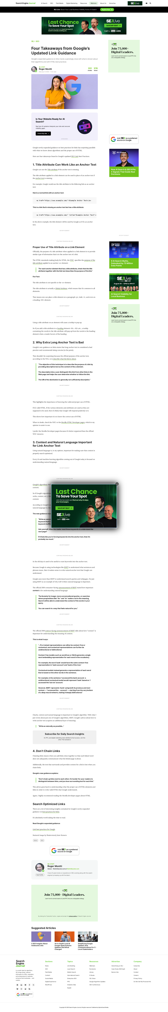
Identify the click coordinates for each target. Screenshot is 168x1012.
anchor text (40, 178)
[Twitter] (33, 984)
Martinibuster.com (73, 869)
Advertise (112, 3)
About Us (103, 3)
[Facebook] (29, 984)
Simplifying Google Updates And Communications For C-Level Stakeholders (87, 946)
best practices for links (50, 812)
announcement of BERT (68, 588)
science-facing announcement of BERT (60, 631)
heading (60, 328)
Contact (136, 972)
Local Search (71, 969)
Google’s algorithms (40, 485)
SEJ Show (92, 978)
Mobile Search (71, 972)
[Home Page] (26, 3)
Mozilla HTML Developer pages (73, 422)
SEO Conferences (94, 985)
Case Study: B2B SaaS (118, 969)
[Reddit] (25, 988)
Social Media (49, 978)
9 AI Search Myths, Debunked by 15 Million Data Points (122, 263)
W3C (72, 260)
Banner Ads (114, 972)
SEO (51, 3)
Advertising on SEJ (117, 966)
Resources (83, 3)
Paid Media (59, 3)
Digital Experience (50, 981)
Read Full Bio (39, 875)
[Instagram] (21, 988)
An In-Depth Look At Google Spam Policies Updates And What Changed (63, 946)
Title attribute (52, 169)
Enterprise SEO (71, 978)
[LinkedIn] (21, 984)
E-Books (92, 975)
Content (47, 975)
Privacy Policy (138, 978)
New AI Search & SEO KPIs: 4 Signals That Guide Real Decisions (123, 171)
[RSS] (29, 988)
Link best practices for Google (44, 829)
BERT (66, 567)
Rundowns (92, 969)
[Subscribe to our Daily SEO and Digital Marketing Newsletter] (146, 3)
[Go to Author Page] (34, 69)
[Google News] (17, 984)
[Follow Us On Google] (64, 850)
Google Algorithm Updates (97, 981)
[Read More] (124, 250)
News (35, 840)
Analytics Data (71, 985)
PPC (68, 981)
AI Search (44, 3)
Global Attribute (61, 288)
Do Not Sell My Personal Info (142, 981)
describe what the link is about (64, 359)
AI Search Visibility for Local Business (121, 295)
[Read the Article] (41, 936)
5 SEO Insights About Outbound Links (39, 944)
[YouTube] (25, 984)
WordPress (48, 985)
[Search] (150, 3)
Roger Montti (45, 69)
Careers (136, 975)
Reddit (69, 988)
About (135, 969)
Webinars (94, 3)
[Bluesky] (17, 988)
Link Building (71, 966)
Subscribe (137, 966)
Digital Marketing (71, 3)
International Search (73, 975)
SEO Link (74, 156)
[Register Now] (124, 158)
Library (91, 972)
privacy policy (73, 916)
